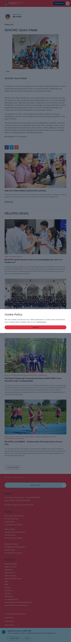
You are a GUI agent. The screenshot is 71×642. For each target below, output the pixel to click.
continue (35, 327)
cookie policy (41, 322)
